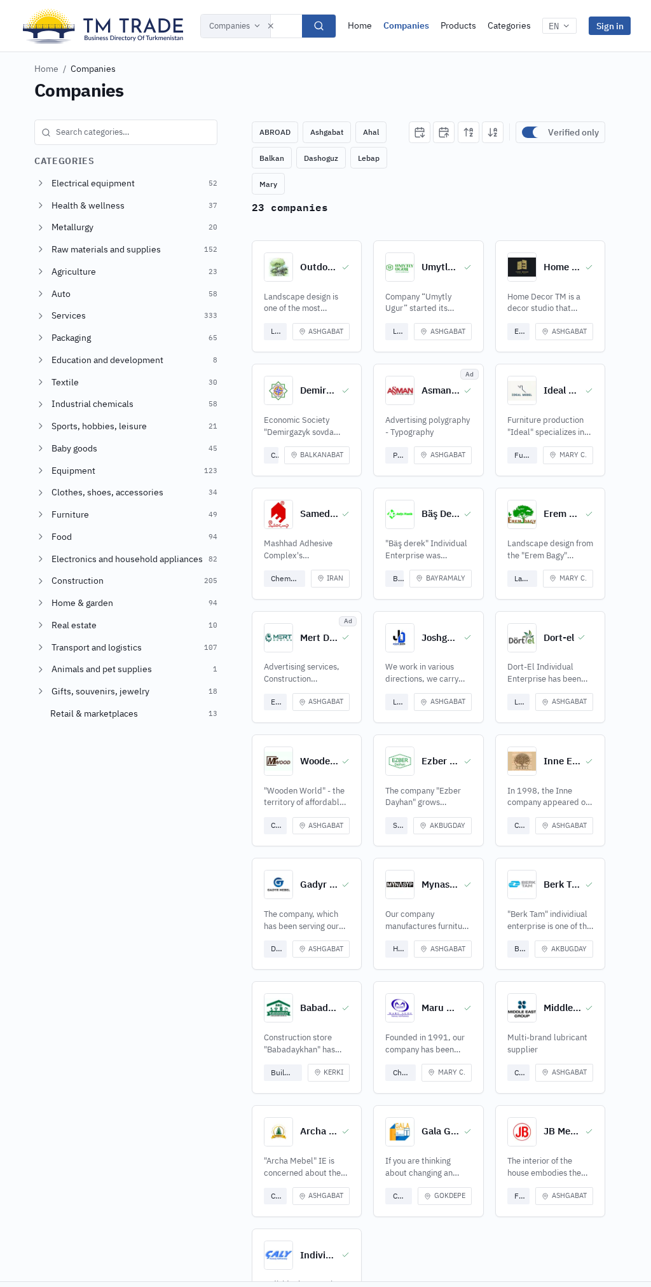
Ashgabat (326, 132)
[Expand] (40, 183)
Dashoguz (321, 158)
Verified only (573, 132)
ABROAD (275, 132)
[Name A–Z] (468, 132)
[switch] (532, 132)
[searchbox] (125, 132)
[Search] (319, 26)
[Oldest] (444, 132)
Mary (268, 184)
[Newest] (419, 132)
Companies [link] (93, 68)
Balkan (271, 158)
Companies (229, 25)
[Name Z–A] (493, 132)
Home (360, 25)
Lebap (369, 158)
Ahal (371, 132)
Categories (509, 25)
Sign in (610, 26)
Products (458, 25)
